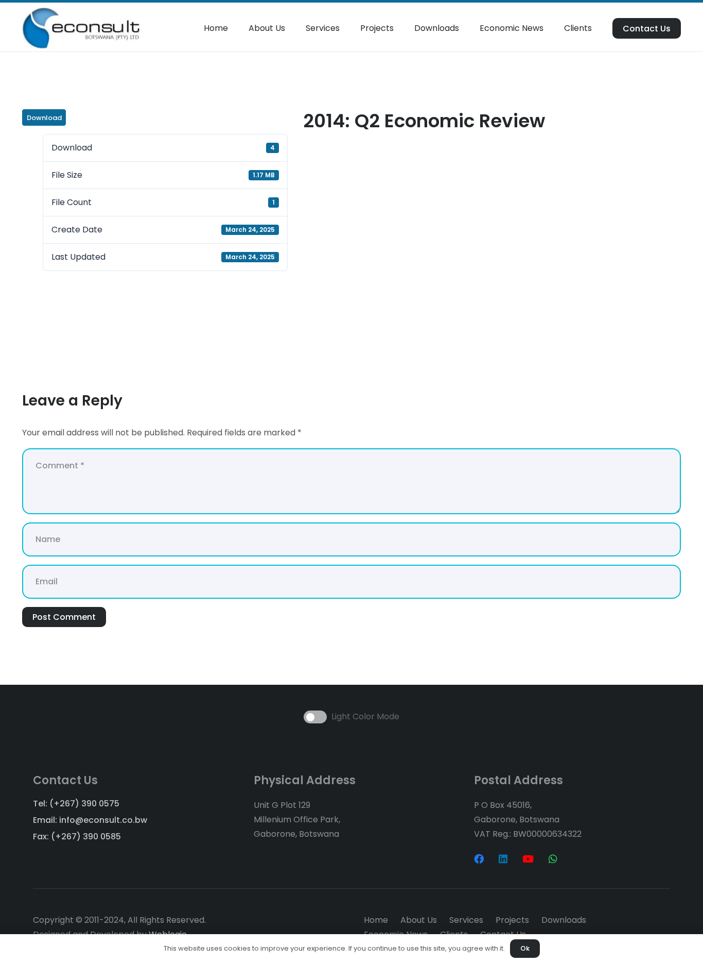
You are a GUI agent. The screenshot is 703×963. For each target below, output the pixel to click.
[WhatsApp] (553, 859)
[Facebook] (479, 859)
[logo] (81, 28)
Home (376, 920)
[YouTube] (528, 859)
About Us (418, 920)
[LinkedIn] (503, 859)
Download (44, 118)
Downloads (563, 920)
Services (466, 920)
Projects (512, 920)
